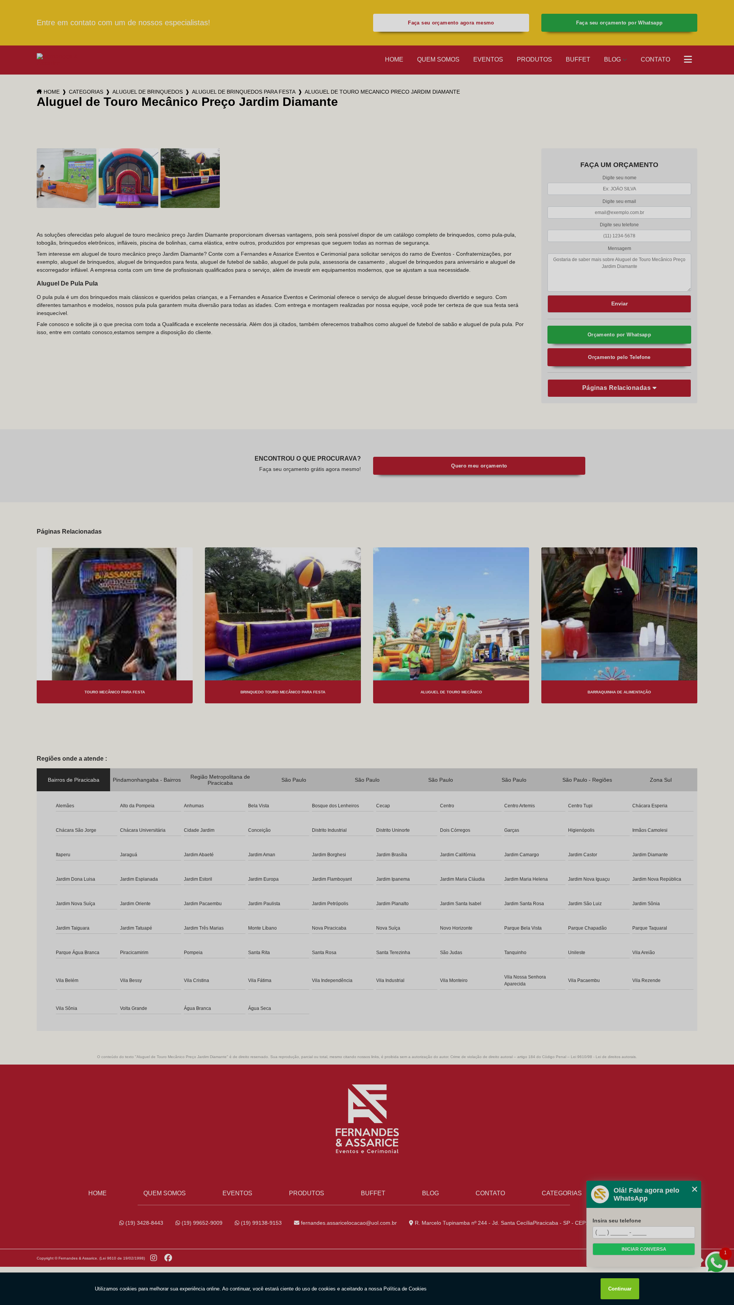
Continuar (620, 1289)
